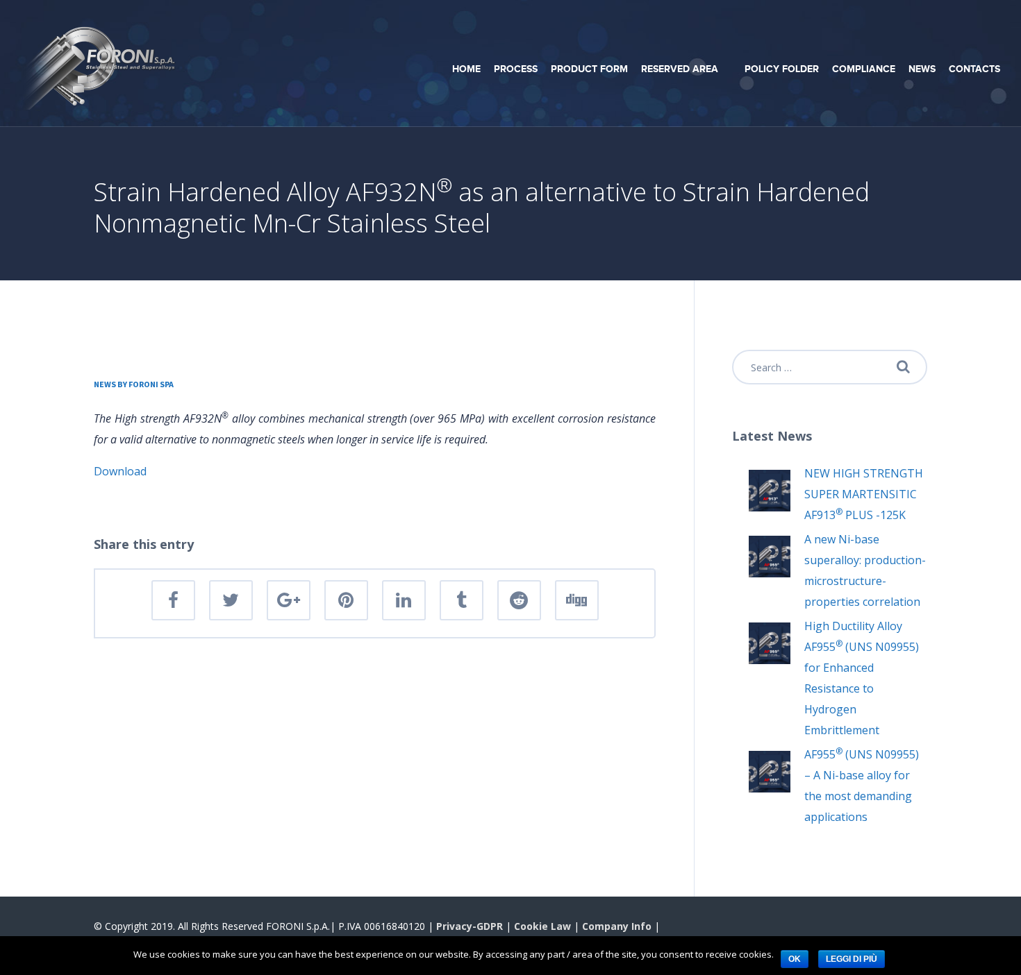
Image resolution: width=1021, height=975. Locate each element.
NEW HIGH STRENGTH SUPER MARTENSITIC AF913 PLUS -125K (863, 494)
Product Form (589, 69)
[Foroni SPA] (101, 62)
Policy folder (782, 69)
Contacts (974, 69)
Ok (794, 959)
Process (516, 69)
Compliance (863, 69)
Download (120, 471)
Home (466, 69)
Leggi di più (851, 959)
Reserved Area (679, 69)
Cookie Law (542, 926)
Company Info (616, 926)
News (922, 69)
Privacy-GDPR (469, 926)
